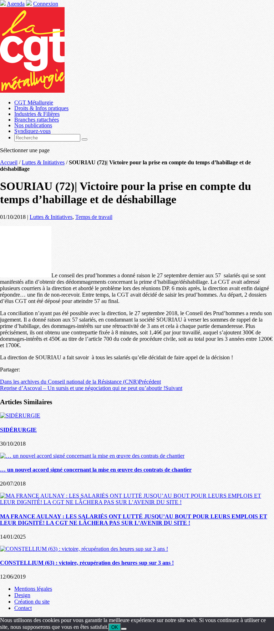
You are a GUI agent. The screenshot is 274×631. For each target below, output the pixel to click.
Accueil (8, 162)
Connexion (45, 4)
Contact (23, 608)
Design (22, 595)
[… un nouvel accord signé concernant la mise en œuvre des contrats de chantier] (92, 456)
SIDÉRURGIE (18, 430)
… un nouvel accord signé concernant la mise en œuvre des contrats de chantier (96, 470)
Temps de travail (93, 217)
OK (114, 627)
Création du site (32, 602)
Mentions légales (33, 589)
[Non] (124, 629)
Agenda (16, 4)
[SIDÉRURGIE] (20, 415)
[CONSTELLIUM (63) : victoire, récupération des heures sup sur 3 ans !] (84, 549)
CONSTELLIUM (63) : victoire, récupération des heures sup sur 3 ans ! (87, 563)
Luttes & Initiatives (43, 162)
